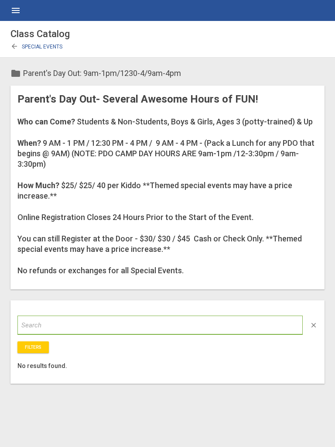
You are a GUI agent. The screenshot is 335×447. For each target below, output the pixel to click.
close (314, 325)
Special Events (36, 47)
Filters (33, 347)
